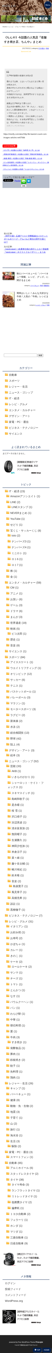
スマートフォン (19, 1157)
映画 (13, 628)
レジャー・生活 (18, 386)
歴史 (13, 639)
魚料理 (14, 1071)
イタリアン (17, 926)
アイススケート (19, 662)
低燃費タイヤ (20, 1202)
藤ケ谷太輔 (18, 863)
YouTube (15, 518)
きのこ (14, 955)
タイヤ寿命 (18, 1184)
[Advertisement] (26, 59)
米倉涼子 (17, 851)
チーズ (14, 978)
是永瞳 (16, 804)
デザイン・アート (19, 416)
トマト (14, 984)
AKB (14, 771)
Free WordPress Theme (30, 1342)
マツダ (14, 1231)
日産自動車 (17, 1243)
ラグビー (15, 715)
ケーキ (14, 961)
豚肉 (13, 1053)
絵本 (13, 755)
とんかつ (15, 990)
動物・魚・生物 (19, 1105)
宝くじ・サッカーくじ (23, 530)
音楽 (13, 645)
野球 (13, 738)
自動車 (13, 374)
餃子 (13, 1065)
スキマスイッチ (21, 793)
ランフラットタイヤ (24, 1190)
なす (13, 996)
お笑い (14, 599)
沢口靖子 (17, 816)
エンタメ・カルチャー (22, 410)
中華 (13, 1019)
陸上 (13, 744)
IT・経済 (14, 398)
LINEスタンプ (20, 507)
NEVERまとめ (18, 512)
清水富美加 (18, 828)
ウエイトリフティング (23, 668)
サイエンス (15, 433)
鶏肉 (13, 1077)
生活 (13, 1141)
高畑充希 (17, 897)
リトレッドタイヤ (22, 1196)
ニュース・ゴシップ (21, 392)
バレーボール (18, 697)
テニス (14, 685)
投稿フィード (13, 1289)
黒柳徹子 (15, 909)
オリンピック (18, 673)
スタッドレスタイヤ (22, 1173)
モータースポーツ (21, 709)
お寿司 (14, 938)
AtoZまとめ (9, 5)
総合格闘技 (17, 732)
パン (13, 1007)
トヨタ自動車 (18, 1213)
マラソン (15, 703)
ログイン (10, 1283)
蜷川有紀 (17, 869)
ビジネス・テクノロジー (23, 427)
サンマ (14, 972)
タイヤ (14, 1179)
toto (14, 535)
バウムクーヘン (19, 1001)
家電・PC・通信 (19, 421)
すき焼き (41, 48)
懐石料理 (15, 1025)
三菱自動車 (17, 1237)
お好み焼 (15, 932)
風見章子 (17, 892)
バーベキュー (34, 285)
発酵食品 (15, 1048)
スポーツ (14, 380)
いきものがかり (21, 776)
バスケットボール (21, 691)
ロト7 (15, 564)
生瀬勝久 (17, 840)
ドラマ (14, 611)
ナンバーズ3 (19, 541)
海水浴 (14, 1135)
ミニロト (17, 553)
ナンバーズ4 (19, 547)
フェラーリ (17, 1219)
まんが (14, 616)
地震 (13, 1111)
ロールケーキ (20, 966)
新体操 (14, 720)
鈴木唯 (16, 875)
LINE (13, 502)
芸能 (13, 766)
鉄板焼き (46, 285)
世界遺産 (15, 622)
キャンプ (15, 1088)
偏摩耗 (16, 1208)
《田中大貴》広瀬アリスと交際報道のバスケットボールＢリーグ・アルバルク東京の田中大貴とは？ (26, 239)
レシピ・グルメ (40, 305)
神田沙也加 (18, 845)
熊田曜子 (17, 834)
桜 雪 (15, 810)
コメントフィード (15, 1295)
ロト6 (15, 559)
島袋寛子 (18, 886)
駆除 (14, 1146)
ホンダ (14, 1225)
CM (12, 587)
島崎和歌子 (18, 798)
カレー (14, 949)
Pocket (18, 181)
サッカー (15, 679)
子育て (14, 1117)
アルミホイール (19, 1167)
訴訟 (13, 903)
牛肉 (47, 48)
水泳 (13, 726)
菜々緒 (16, 857)
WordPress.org (14, 1300)
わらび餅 (15, 1013)
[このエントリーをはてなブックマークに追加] (29, 182)
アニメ (14, 593)
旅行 (13, 1129)
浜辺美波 (17, 822)
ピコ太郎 (17, 633)
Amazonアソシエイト (23, 496)
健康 (13, 1100)
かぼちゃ (15, 944)
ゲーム (14, 605)
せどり (14, 524)
